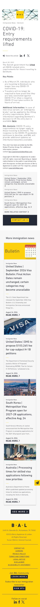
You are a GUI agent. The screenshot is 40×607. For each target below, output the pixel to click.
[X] (23, 602)
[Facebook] (19, 602)
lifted (32, 65)
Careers (19, 551)
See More (19, 512)
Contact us (19, 548)
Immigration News (9, 23)
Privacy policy (19, 554)
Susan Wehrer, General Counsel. (19, 540)
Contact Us (19, 220)
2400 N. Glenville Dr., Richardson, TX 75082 (19, 530)
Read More (12, 315)
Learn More (19, 577)
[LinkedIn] (15, 602)
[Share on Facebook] (24, 56)
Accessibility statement (19, 565)
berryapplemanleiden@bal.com (20, 152)
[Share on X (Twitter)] (28, 56)
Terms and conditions (19, 557)
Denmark (20, 23)
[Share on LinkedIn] (21, 56)
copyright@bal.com (16, 168)
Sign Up (18, 588)
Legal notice (19, 559)
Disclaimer (19, 562)
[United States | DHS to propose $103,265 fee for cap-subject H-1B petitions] (20, 326)
